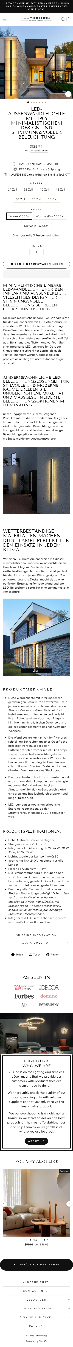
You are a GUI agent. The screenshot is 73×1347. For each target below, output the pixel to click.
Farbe (36, 209)
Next (69, 1204)
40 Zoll (44, 189)
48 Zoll (60, 189)
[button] (36, 274)
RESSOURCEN (36, 1299)
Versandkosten (39, 150)
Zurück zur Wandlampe (39, 1264)
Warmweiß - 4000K (50, 216)
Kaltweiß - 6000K (36, 226)
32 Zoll (28, 189)
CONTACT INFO (35, 1290)
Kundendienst (36, 1282)
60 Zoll (20, 199)
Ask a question (36, 942)
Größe (36, 182)
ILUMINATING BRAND (35, 1308)
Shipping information (36, 935)
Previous (4, 1204)
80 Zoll (52, 199)
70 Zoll (36, 199)
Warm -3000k (19, 216)
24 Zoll (12, 189)
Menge (36, 245)
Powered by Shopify (36, 1341)
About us (36, 1141)
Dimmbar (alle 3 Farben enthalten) (36, 235)
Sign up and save (36, 1317)
